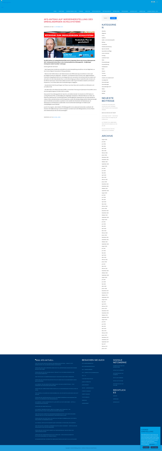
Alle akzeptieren (146, 447)
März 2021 (104, 266)
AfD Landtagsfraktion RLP (88, 366)
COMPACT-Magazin (86, 391)
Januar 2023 (104, 235)
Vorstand (61, 11)
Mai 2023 (104, 226)
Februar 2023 (104, 232)
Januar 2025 (104, 181)
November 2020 (105, 270)
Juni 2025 (104, 170)
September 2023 (105, 217)
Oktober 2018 (105, 315)
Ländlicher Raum (105, 57)
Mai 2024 (104, 199)
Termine (81, 11)
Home (55, 11)
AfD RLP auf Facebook (118, 370)
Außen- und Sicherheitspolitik (108, 40)
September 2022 (105, 244)
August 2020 (104, 277)
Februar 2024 (104, 206)
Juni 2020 (104, 281)
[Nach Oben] (113, 447)
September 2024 (105, 190)
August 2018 (104, 319)
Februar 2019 (104, 306)
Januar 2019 (104, 308)
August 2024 (104, 193)
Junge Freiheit (85, 384)
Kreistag (87, 11)
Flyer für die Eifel (105, 48)
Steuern (103, 71)
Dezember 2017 (105, 337)
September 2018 (105, 317)
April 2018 (104, 328)
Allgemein (104, 33)
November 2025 (105, 159)
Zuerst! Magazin (86, 394)
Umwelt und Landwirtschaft (108, 77)
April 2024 (104, 201)
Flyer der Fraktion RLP (87, 378)
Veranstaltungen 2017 (106, 86)
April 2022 (104, 255)
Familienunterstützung (107, 46)
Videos (103, 88)
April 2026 (104, 148)
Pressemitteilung (105, 64)
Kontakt (115, 395)
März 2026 (104, 150)
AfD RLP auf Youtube (118, 380)
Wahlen (103, 93)
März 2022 (104, 257)
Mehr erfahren (152, 444)
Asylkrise (104, 37)
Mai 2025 (104, 172)
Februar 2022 (104, 259)
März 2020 (104, 286)
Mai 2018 (104, 326)
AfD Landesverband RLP (87, 363)
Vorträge (103, 91)
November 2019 (105, 293)
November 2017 (105, 339)
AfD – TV (84, 375)
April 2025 (104, 175)
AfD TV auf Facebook (118, 377)
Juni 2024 (104, 197)
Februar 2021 (104, 268)
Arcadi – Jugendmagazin (88, 388)
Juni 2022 (104, 250)
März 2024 (104, 204)
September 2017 (105, 341)
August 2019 (104, 299)
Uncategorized (105, 80)
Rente (103, 68)
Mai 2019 (104, 301)
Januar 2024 (104, 208)
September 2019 (105, 297)
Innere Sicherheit (105, 53)
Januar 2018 (104, 335)
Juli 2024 (103, 195)
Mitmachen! (116, 11)
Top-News (104, 75)
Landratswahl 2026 (71, 11)
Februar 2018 (104, 332)
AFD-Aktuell (47, 360)
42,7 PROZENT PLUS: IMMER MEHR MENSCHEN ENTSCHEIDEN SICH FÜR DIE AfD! (109, 124)
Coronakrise (104, 44)
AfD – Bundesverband (87, 369)
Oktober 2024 (105, 188)
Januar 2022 (104, 261)
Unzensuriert (85, 403)
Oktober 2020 (105, 272)
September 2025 (105, 164)
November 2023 (105, 212)
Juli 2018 (103, 321)
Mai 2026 (104, 146)
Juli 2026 (103, 141)
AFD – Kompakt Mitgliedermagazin (90, 372)
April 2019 (104, 304)
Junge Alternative (86, 381)
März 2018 (104, 330)
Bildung (55, 117)
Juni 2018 (104, 324)
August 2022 (104, 246)
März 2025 (104, 177)
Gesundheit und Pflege (107, 51)
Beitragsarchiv (107, 11)
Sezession (84, 400)
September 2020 (105, 275)
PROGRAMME (125, 11)
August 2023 (104, 219)
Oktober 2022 (105, 241)
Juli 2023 (103, 221)
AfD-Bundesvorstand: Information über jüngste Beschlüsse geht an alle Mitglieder (56, 439)
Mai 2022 (104, 253)
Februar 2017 (104, 346)
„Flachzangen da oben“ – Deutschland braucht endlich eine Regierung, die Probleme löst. (110, 117)
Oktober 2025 (105, 161)
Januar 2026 (104, 155)
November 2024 (105, 186)
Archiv (103, 35)
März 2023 (104, 230)
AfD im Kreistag (96, 11)
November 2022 (105, 239)
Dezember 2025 (105, 157)
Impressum (142, 11)
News (59, 117)
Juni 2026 (104, 144)
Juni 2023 (104, 224)
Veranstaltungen (105, 82)
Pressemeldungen (105, 62)
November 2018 (105, 313)
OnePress (84, 448)
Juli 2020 (103, 279)
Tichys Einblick (85, 397)
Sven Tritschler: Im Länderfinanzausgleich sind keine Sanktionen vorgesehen (54, 376)
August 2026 (104, 139)
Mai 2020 (104, 284)
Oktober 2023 (105, 215)
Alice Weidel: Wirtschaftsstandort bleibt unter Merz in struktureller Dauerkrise (55, 422)
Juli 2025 (103, 168)
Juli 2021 (103, 264)
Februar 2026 (104, 152)
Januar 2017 (104, 348)
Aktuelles (104, 31)
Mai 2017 (104, 344)
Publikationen (105, 66)
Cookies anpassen (154, 447)
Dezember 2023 (105, 210)
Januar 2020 (104, 288)
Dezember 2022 (105, 237)
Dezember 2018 (105, 310)
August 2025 (104, 166)
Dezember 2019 (105, 290)
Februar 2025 (104, 179)
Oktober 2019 (105, 295)
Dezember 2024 (105, 184)
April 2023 (104, 228)
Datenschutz (133, 11)
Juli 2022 (103, 248)
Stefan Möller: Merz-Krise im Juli (43, 406)
